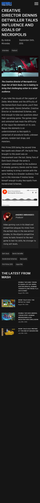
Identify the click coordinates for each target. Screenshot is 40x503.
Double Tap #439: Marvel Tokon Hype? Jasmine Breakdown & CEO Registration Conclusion (28, 316)
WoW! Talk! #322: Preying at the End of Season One (28, 330)
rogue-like (19, 264)
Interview (5, 50)
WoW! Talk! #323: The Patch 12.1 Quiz (26, 301)
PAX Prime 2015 (7, 264)
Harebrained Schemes (9, 259)
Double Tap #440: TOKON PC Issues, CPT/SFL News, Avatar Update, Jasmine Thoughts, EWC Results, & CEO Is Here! (28, 286)
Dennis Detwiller (17, 253)
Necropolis (23, 259)
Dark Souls (5, 253)
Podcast (14, 50)
